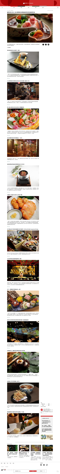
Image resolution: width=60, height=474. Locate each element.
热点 (35, 7)
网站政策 (6, 466)
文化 (28, 7)
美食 (21, 7)
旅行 (14, 7)
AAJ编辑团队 (9, 47)
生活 (43, 7)
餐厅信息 (8, 78)
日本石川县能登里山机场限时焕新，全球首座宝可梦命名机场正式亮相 (46, 430)
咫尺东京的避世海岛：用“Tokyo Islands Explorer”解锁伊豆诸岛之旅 (46, 422)
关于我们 (2, 466)
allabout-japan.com (44, 413)
